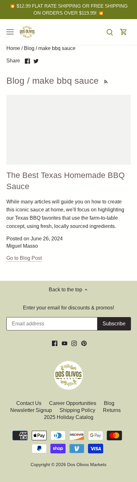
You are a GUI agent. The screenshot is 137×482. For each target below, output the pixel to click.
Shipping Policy (77, 410)
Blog (109, 403)
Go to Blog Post (24, 258)
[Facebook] (54, 343)
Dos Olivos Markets (86, 464)
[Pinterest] (84, 343)
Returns (112, 410)
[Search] (110, 32)
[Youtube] (64, 343)
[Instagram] (74, 343)
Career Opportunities (72, 403)
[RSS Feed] (104, 81)
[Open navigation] (10, 31)
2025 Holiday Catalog (68, 417)
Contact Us (29, 403)
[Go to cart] (123, 32)
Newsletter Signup (31, 410)
